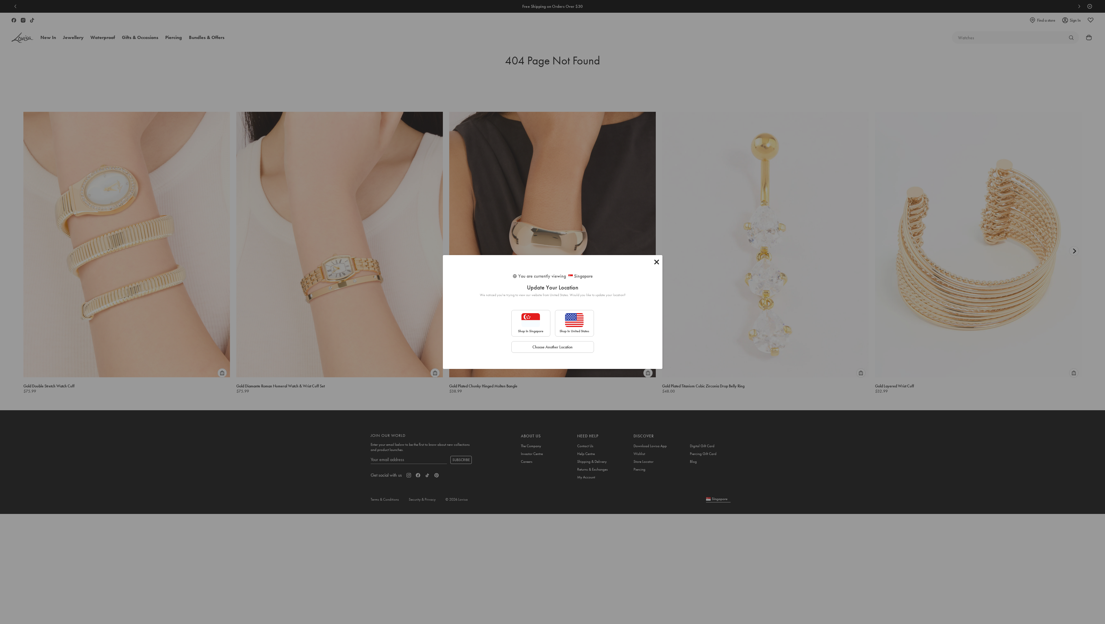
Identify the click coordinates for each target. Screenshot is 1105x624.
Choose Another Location (552, 347)
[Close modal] (656, 262)
